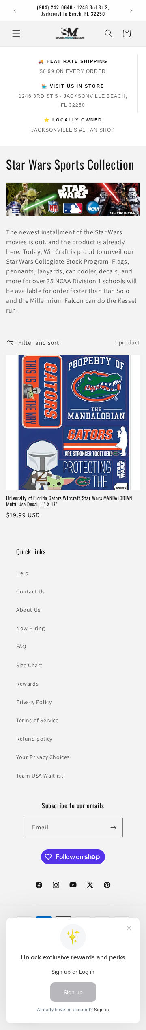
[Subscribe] (113, 827)
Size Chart (29, 665)
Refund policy (34, 738)
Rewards (27, 683)
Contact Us (30, 591)
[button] (16, 33)
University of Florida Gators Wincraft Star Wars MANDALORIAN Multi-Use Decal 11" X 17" (69, 501)
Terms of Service (37, 720)
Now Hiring (30, 628)
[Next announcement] (131, 11)
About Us (28, 609)
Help (22, 573)
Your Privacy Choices (43, 757)
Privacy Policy (34, 702)
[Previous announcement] (15, 11)
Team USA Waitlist (39, 775)
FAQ (21, 646)
